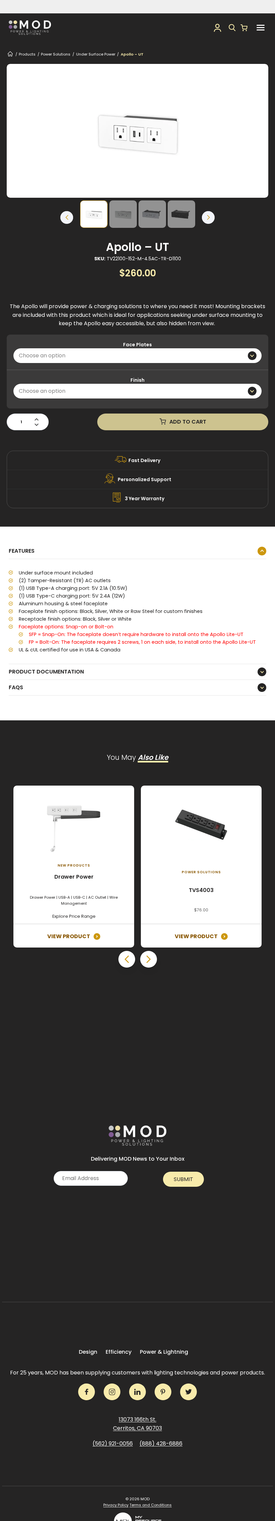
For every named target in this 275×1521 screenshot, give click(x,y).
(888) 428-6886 (161, 1443)
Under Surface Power (95, 54)
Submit (183, 1179)
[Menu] (260, 28)
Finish (137, 380)
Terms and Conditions (150, 1505)
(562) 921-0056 (113, 1443)
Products (27, 54)
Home (10, 54)
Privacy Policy (115, 1505)
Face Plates (137, 344)
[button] (232, 27)
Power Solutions (55, 54)
